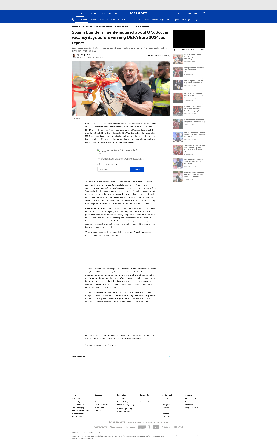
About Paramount (101, 405)
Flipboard (166, 416)
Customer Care (146, 402)
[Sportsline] (116, 427)
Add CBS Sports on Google (160, 55)
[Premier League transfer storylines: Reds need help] (178, 124)
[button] (202, 20)
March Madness (78, 414)
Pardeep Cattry (84, 55)
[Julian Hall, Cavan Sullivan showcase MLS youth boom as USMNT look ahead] (178, 150)
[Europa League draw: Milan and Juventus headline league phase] (178, 111)
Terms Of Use (122, 399)
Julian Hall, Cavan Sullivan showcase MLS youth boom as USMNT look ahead (194, 149)
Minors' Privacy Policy (125, 405)
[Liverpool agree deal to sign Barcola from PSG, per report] (178, 163)
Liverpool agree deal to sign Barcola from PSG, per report (193, 161)
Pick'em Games (78, 399)
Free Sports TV (78, 405)
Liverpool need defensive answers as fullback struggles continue (194, 70)
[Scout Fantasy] (167, 427)
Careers (97, 402)
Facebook (166, 408)
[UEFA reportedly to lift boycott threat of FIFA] (178, 85)
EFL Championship (121, 26)
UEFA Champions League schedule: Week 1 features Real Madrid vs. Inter (194, 135)
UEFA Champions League (103, 26)
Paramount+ (99, 408)
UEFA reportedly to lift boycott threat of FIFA (193, 82)
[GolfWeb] (179, 427)
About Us (98, 399)
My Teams (189, 405)
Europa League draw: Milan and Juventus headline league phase (193, 109)
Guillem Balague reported (119, 270)
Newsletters (190, 402)
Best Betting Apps (79, 408)
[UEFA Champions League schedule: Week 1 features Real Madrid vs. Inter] (178, 137)
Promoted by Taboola (162, 299)
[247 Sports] (100, 427)
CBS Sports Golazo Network (82, 26)
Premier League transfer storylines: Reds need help (194, 121)
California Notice (123, 411)
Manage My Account (193, 399)
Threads (165, 414)
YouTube (165, 399)
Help (142, 399)
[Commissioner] (144, 426)
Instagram (166, 405)
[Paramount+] (130, 427)
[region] (189, 39)
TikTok (164, 402)
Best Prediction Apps (80, 411)
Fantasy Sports (77, 402)
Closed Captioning (124, 409)
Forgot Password (191, 408)
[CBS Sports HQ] (134, 422)
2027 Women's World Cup (140, 26)
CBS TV (97, 411)
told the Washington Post (130, 133)
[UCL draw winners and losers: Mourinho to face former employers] (178, 98)
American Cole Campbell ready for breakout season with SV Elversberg (194, 174)
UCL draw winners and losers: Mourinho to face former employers (193, 96)
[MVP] (156, 426)
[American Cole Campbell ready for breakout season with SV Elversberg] (178, 176)
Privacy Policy (122, 402)
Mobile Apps (77, 416)
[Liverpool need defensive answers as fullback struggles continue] (178, 72)
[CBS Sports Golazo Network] (155, 422)
